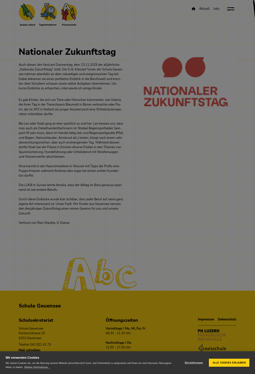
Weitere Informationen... (37, 367)
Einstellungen (194, 362)
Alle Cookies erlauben (229, 362)
